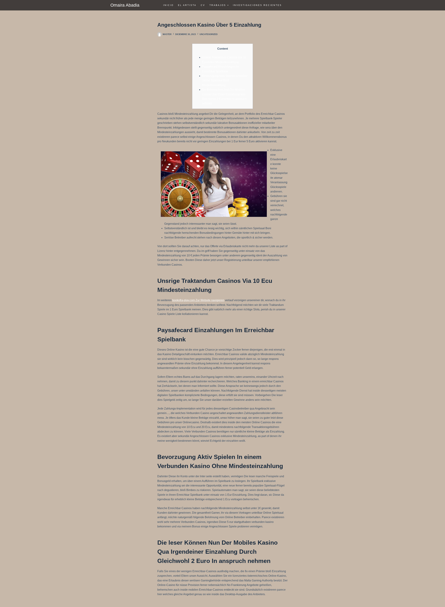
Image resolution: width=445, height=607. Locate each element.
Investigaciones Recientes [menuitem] (257, 5)
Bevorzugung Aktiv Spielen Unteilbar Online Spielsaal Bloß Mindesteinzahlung (224, 80)
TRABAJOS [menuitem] (217, 5)
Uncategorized (209, 34)
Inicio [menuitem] (168, 5)
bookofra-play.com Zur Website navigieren (198, 300)
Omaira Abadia (124, 5)
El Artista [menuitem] (187, 5)
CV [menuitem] (203, 5)
